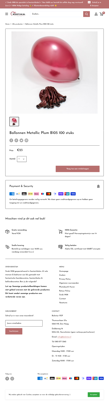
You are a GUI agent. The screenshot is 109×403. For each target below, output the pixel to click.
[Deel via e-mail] (26, 140)
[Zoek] (86, 14)
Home (7, 24)
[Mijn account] (96, 14)
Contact (62, 299)
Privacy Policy (65, 279)
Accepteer (93, 394)
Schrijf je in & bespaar (95, 4)
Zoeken (62, 275)
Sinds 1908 (63, 295)
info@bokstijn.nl (64, 337)
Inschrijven (13, 331)
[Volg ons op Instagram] (12, 378)
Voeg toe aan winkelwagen (77, 169)
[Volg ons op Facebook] (7, 378)
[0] (101, 14)
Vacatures (63, 303)
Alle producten (17, 24)
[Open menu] (6, 14)
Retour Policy (64, 291)
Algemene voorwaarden (69, 283)
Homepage (63, 271)
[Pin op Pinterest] (16, 140)
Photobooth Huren (67, 287)
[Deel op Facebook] (11, 140)
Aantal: (12, 159)
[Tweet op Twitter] (21, 140)
